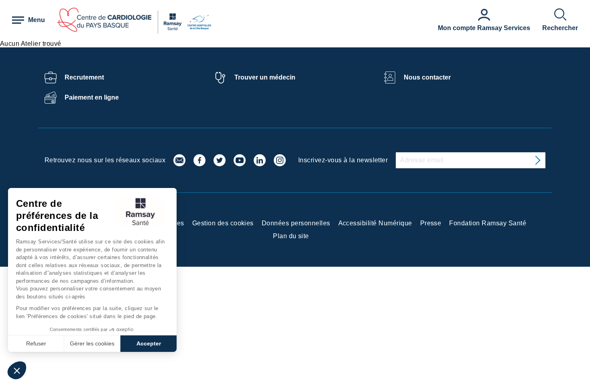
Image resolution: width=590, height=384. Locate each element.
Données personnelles (296, 223)
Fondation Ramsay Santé (487, 223)
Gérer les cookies (92, 343)
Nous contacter (427, 77)
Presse (430, 223)
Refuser (36, 343)
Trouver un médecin (264, 77)
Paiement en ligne (92, 97)
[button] (16, 370)
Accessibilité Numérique (375, 223)
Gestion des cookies (223, 223)
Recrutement (84, 77)
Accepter (148, 343)
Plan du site (291, 236)
